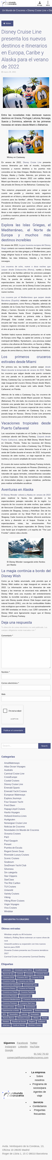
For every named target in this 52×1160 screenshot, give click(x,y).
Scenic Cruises (11, 858)
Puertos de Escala (13, 848)
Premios (6, 1022)
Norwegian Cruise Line (15, 823)
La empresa (38, 1072)
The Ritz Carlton (12, 883)
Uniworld (8, 890)
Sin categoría (10, 872)
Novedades (35, 1014)
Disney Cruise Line (32, 162)
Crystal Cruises (11, 780)
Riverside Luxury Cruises (16, 855)
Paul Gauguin (11, 841)
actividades (7, 970)
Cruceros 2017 (22, 978)
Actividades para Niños (23, 970)
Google (9, 1050)
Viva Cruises (10, 908)
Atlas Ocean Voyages (14, 766)
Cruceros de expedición (12, 985)
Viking (7, 897)
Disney (20, 1007)
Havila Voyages (12, 812)
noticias (24, 1014)
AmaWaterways (12, 763)
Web (3, 694)
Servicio (38, 1102)
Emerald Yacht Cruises (15, 791)
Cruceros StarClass (27, 1003)
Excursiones (30, 1007)
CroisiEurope (10, 777)
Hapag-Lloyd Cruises (14, 809)
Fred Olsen (9, 805)
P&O (6, 837)
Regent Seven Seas (14, 851)
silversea (6, 1025)
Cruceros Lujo (25, 996)
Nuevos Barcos (8, 1018)
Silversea (8, 869)
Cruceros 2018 (37, 978)
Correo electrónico (10, 683)
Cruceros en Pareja (10, 992)
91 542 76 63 (41, 1053)
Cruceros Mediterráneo (11, 999)
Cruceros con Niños (25, 981)
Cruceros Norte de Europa (33, 999)
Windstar (8, 911)
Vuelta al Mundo (19, 1025)
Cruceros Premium (10, 1003)
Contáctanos (40, 1106)
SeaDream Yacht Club (15, 865)
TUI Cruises (10, 886)
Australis (8, 770)
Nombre (5, 672)
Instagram (10, 1046)
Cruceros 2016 (8, 978)
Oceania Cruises (12, 833)
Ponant (7, 844)
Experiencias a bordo (11, 1010)
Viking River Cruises (14, 901)
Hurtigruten (9, 819)
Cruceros (29, 974)
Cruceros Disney (9, 988)
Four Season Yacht (13, 802)
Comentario (7, 635)
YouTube (34, 1046)
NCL (4, 1014)
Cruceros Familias (27, 992)
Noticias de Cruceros (14, 826)
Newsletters (13, 1014)
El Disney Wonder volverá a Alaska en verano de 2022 (26, 495)
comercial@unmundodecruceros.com (27, 1057)
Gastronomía (27, 1010)
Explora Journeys (12, 798)
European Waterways (14, 795)
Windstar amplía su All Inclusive (18, 934)
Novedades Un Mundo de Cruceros (21, 830)
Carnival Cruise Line (14, 773)
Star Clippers (10, 876)
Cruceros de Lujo (30, 985)
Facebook (22, 1043)
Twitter (33, 1043)
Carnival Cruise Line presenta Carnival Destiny (24, 956)
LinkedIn (23, 1046)
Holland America (41, 1010)
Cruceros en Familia (26, 988)
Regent (32, 1022)
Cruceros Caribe (9, 981)
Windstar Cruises (34, 1025)
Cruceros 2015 (42, 974)
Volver (8, 23)
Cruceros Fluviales (10, 996)
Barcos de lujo (8, 974)
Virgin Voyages (11, 904)
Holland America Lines (15, 816)
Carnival (20, 974)
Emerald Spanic (12, 788)
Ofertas (36, 1018)
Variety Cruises (11, 894)
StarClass (9, 879)
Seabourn (9, 862)
